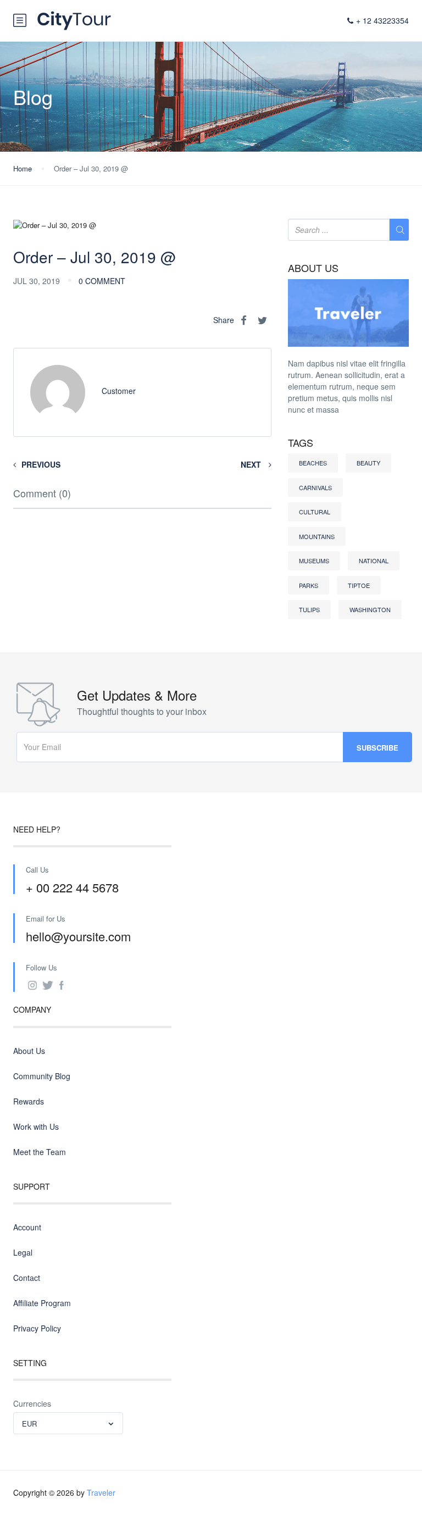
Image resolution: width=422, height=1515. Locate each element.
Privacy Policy (37, 1328)
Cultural (314, 511)
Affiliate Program (42, 1302)
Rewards (28, 1101)
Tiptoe (359, 585)
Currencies (32, 1403)
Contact (26, 1277)
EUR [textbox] (29, 1423)
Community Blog (41, 1075)
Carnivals (315, 487)
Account (27, 1227)
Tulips (309, 609)
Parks (308, 585)
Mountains (317, 536)
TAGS (300, 442)
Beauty (368, 462)
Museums (314, 560)
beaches (313, 462)
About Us (29, 1050)
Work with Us (36, 1126)
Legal (22, 1252)
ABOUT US (313, 268)
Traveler (101, 1492)
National (373, 560)
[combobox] (68, 1423)
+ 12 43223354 (382, 20)
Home (22, 168)
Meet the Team (39, 1151)
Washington (370, 609)
